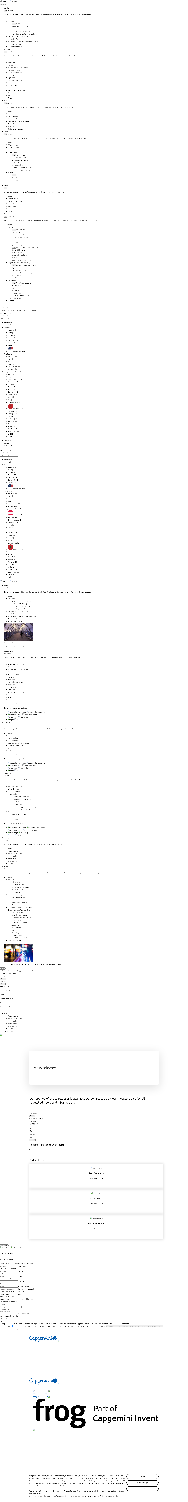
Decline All (142, 1489)
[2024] (31, 1130)
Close (3, 979)
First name (22, 1266)
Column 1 (36, 1434)
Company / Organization (27, 1289)
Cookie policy (37, 1373)
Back (14, 24)
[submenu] (12, 651)
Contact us (40, 1452)
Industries (10, 52)
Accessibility (36, 1363)
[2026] (31, 1127)
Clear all (32, 1140)
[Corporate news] (36, 1123)
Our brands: (32, 1388)
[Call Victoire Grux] (93, 1209)
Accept (142, 1476)
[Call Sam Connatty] (93, 1184)
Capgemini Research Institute (14, 643)
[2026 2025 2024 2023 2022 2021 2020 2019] (31, 1132)
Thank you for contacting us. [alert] (10, 1329)
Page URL (3, 1321)
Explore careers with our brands (15, 823)
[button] (8, 446)
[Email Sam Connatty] (98, 1184)
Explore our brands (10, 704)
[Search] (1, 4)
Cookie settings (37, 1370)
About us (10, 216)
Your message (23, 1313)
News (9, 188)
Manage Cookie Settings (43, 1478)
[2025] (31, 1129)
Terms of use (37, 1360)
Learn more (8, 19)
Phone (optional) (24, 1286)
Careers (10, 134)
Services (10, 103)
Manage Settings (142, 1482)
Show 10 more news (36, 1150)
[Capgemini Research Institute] (96, 632)
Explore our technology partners (15, 708)
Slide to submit (5, 1326)
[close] (3, 4)
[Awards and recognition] (36, 1120)
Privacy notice (37, 1365)
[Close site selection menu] (10, 313)
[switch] (1, 310)
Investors (36, 1358)
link (6, 10)
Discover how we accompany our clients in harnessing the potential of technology (33, 964)
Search (3, 968)
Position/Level (29, 1299)
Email (20, 1276)
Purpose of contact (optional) (23, 1263)
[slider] (17, 1326)
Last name (22, 1271)
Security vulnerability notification (43, 1368)
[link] (9, 1)
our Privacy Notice (123, 1323)
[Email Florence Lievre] (98, 1234)
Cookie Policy (114, 1496)
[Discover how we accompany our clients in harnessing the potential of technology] (96, 953)
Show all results (5, 1007)
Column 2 (36, 1457)
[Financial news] (36, 1125)
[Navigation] (5, 4)
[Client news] (36, 1122)
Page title (3, 1318)
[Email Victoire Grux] (98, 1209)
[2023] (31, 1132)
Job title (21, 1281)
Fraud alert (36, 1376)
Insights (10, 10)
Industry (20, 1294)
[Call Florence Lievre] (93, 1234)
